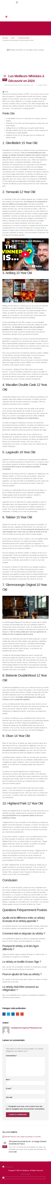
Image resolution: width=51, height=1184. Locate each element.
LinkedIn (13, 1014)
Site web (9, 1097)
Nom (8, 1079)
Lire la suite (13, 1152)
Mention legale (25, 1174)
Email (22, 1014)
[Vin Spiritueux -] (25, 7)
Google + (17, 1014)
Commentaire (11, 1056)
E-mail (9, 1088)
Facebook (4, 1014)
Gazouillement (8, 1014)
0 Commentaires (42, 85)
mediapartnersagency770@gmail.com (20, 85)
